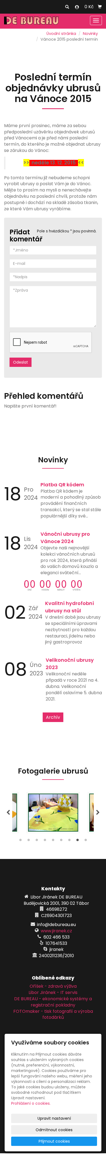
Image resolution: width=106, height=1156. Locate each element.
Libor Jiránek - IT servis (53, 992)
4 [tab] (45, 841)
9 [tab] (85, 841)
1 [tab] (20, 841)
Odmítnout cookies (54, 1130)
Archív (53, 717)
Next (98, 812)
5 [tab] (53, 841)
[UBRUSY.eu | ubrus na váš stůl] (31, 20)
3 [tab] (36, 841)
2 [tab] (28, 841)
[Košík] (100, 7)
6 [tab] (61, 841)
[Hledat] (67, 7)
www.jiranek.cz (56, 931)
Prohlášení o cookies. (31, 1103)
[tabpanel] (53, 812)
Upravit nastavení (54, 1118)
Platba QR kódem (62, 484)
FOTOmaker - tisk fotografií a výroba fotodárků (53, 1014)
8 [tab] (77, 841)
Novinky (90, 33)
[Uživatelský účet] (77, 7)
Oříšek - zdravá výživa (53, 986)
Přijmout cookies (54, 1141)
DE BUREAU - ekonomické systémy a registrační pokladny (53, 1002)
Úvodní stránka (61, 33)
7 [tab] (69, 841)
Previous (8, 812)
